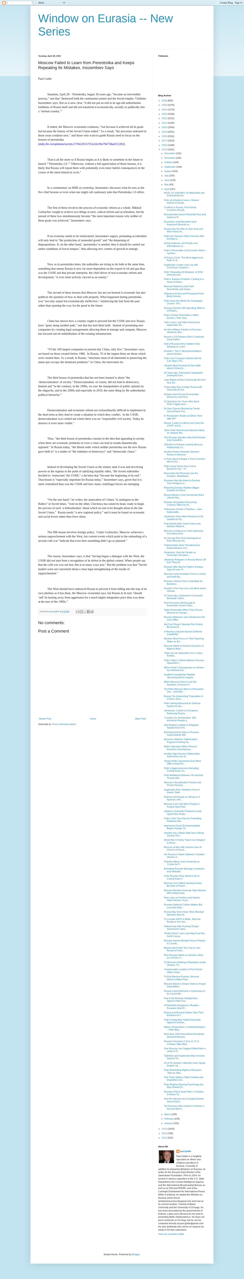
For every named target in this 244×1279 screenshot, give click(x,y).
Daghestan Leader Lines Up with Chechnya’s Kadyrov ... (181, 266)
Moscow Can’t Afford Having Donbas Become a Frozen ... (183, 884)
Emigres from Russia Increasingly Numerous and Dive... (181, 395)
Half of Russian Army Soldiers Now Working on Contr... (182, 345)
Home (93, 718)
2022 (165, 118)
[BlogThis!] (81, 612)
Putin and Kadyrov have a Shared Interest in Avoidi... (181, 201)
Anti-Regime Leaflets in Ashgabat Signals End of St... (181, 726)
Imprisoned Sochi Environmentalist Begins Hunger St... (182, 827)
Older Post (140, 718)
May (166, 184)
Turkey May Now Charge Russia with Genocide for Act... (183, 388)
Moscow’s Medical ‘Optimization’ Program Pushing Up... (181, 740)
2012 (165, 1137)
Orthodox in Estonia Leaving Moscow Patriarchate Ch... (183, 446)
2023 (165, 114)
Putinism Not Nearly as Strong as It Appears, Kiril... (182, 798)
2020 (165, 127)
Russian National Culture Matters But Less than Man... (183, 906)
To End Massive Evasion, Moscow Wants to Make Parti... (181, 978)
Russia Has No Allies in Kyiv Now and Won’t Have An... (183, 230)
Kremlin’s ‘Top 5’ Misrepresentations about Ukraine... (182, 352)
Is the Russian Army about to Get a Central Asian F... (181, 877)
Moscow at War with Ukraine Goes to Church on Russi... (183, 848)
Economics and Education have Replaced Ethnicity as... (180, 223)
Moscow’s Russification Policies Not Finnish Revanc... (182, 784)
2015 (165, 149)
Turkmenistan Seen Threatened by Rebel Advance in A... (182, 546)
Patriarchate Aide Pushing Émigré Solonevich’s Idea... (181, 927)
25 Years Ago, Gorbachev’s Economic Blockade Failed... (183, 597)
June (167, 180)
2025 (165, 105)
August (168, 171)
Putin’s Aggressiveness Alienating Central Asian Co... (181, 769)
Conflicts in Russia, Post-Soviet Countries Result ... (180, 208)
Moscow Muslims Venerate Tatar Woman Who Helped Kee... (185, 891)
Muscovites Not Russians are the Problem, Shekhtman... (181, 474)
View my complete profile (171, 1234)
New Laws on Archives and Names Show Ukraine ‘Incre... (182, 899)
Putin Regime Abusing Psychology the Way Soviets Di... (183, 1086)
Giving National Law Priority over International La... (181, 244)
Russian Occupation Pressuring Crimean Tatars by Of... (180, 503)
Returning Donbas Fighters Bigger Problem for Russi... (181, 489)
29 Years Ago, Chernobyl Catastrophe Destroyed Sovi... (183, 374)
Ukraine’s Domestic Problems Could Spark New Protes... (182, 812)
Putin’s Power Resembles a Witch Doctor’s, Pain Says (181, 316)
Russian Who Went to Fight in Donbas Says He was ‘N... (183, 568)
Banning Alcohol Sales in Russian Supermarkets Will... (181, 733)
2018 (165, 136)
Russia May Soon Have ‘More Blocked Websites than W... (184, 913)
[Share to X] (85, 612)
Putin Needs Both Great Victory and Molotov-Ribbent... (182, 525)
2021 (165, 123)
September (170, 167)
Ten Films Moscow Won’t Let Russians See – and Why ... (184, 690)
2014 (165, 1129)
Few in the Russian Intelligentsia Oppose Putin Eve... (180, 999)
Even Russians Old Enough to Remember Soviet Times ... (179, 604)
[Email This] (77, 612)
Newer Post (45, 718)
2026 (165, 100)
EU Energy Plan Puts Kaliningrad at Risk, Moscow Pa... (182, 539)
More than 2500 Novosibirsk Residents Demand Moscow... (184, 1035)
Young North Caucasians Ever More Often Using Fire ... (182, 762)
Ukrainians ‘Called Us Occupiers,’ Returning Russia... (181, 712)
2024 (165, 109)
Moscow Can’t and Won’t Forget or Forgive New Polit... (182, 805)
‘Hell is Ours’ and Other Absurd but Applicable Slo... (182, 323)
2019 (165, 132)
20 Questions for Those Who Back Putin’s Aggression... (181, 403)
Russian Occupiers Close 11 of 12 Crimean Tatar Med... (181, 1042)
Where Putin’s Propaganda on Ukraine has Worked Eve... (184, 669)
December (170, 153)
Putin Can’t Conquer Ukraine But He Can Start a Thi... (182, 359)
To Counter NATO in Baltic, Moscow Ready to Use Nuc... (182, 920)
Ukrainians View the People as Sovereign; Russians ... (180, 553)
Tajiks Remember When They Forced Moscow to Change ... (183, 611)
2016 (165, 145)
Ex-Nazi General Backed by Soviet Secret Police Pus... (182, 410)
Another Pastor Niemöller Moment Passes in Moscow (181, 453)
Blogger (136, 1254)
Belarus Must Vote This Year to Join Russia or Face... (182, 949)
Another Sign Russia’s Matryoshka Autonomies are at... (182, 755)
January (168, 1123)
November (170, 158)
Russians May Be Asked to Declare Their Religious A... (182, 482)
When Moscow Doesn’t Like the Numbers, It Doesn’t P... (180, 683)
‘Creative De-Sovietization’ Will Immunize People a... (180, 719)
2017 (165, 140)
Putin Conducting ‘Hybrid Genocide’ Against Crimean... (182, 1021)
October (168, 162)
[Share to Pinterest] (92, 612)
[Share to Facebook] (88, 612)
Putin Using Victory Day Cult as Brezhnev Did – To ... (180, 467)
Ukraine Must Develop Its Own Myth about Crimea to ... (182, 367)
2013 (165, 1133)
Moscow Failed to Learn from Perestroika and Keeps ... (179, 287)
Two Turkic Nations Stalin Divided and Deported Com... (183, 1078)
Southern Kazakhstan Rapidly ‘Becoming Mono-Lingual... (179, 676)
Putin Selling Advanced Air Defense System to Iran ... (182, 704)
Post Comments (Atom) (64, 724)
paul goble (185, 1151)
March (167, 1114)
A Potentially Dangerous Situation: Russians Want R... (181, 1006)
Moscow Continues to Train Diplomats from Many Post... (183, 532)
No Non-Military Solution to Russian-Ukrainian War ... (183, 331)
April (167, 189)
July (166, 175)
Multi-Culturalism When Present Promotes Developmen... (180, 748)
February (169, 1118)
